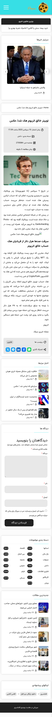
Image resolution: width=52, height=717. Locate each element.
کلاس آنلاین (11, 698)
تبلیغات (39, 564)
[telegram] (13, 354)
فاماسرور (43, 698)
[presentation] (46, 76)
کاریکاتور (38, 581)
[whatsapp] (29, 354)
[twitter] (8, 354)
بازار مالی (38, 558)
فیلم (14, 575)
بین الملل (14, 558)
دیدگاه (44, 457)
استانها (38, 552)
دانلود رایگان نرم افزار (28, 698)
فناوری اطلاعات (38, 575)
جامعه (14, 564)
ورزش (38, 587)
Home (46, 112)
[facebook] (24, 354)
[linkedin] (18, 354)
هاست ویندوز (26, 711)
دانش (19, 140)
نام (45, 488)
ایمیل (44, 501)
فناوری (9, 346)
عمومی (14, 570)
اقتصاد (14, 552)
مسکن (14, 582)
